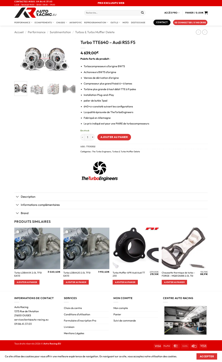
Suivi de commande (124, 320)
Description (28, 196)
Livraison (69, 326)
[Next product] (198, 32)
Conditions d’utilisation (77, 314)
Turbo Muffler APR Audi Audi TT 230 (129, 274)
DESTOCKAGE (138, 22)
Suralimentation (60, 32)
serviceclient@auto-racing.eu (31, 319)
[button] (190, 22)
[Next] (70, 58)
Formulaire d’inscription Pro (80, 320)
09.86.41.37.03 (23, 323)
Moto (126, 22)
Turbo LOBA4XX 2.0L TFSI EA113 (28, 274)
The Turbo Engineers (101, 151)
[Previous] (20, 58)
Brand (24, 213)
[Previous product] (204, 32)
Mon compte (120, 308)
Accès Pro (171, 12)
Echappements (43, 22)
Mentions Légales (74, 333)
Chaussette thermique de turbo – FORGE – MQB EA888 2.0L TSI (178, 274)
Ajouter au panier (114, 137)
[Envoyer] (142, 13)
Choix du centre (73, 308)
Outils (114, 22)
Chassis (60, 22)
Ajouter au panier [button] (27, 282)
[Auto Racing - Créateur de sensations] (46, 12)
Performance (22, 22)
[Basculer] (17, 197)
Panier (117, 314)
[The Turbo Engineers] (99, 170)
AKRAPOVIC (75, 22)
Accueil (19, 32)
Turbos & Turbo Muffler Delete (95, 32)
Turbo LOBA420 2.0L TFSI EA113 (77, 274)
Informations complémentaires (40, 205)
